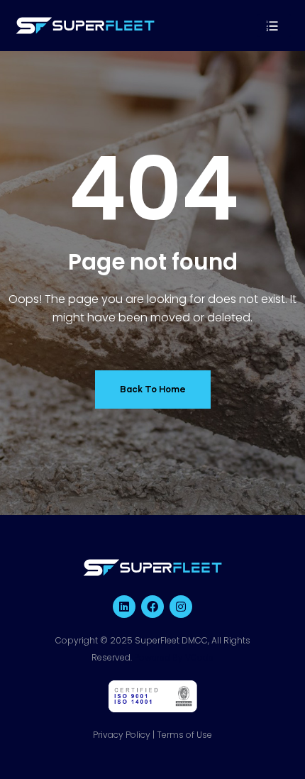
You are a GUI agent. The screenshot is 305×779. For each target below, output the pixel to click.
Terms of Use (184, 735)
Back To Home (153, 389)
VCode (199, 657)
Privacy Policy (121, 735)
